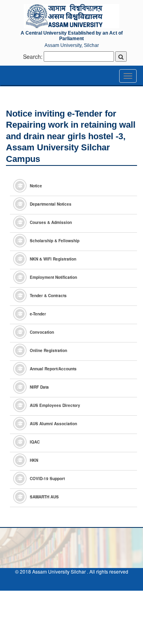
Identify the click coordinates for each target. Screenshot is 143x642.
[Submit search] (121, 56)
